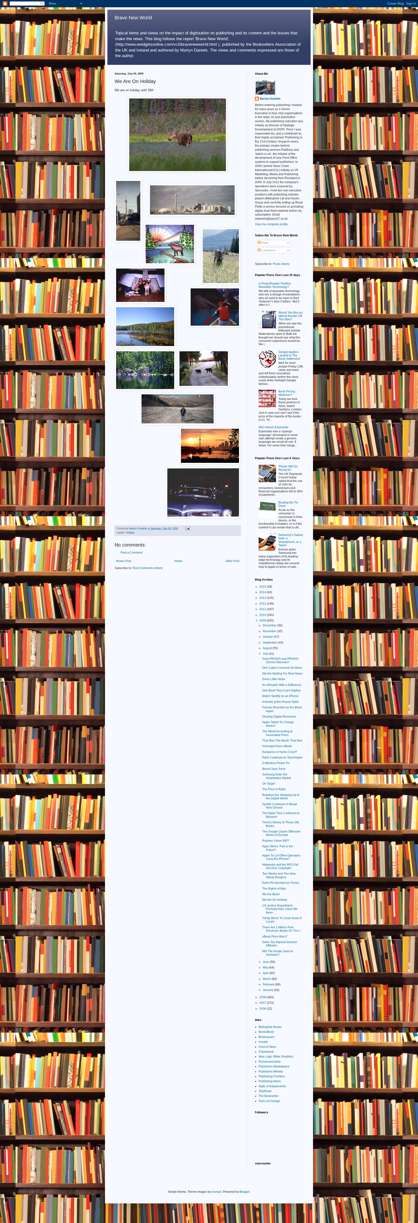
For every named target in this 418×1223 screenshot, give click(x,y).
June (266, 962)
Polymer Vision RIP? (275, 840)
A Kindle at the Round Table (280, 702)
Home (178, 561)
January (268, 990)
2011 (263, 609)
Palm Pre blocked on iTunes (280, 883)
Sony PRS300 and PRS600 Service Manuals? (280, 660)
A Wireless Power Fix (276, 763)
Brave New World (133, 17)
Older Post (232, 561)
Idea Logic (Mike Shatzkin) (276, 1056)
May (266, 967)
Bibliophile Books (270, 1027)
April (266, 973)
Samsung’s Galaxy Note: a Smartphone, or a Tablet (290, 540)
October (268, 636)
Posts (265, 243)
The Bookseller (268, 1096)
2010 (263, 615)
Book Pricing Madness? (286, 393)
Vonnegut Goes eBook (277, 746)
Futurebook (266, 1051)
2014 (263, 592)
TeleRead (265, 1091)
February (269, 984)
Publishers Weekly (271, 1071)
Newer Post (123, 561)
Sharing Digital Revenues (279, 716)
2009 (263, 620)
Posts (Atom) (281, 264)
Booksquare (267, 1037)
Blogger (244, 1191)
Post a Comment (131, 552)
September (270, 642)
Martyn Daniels (270, 98)
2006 (263, 1008)
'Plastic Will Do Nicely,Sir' (288, 468)
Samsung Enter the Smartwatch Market (276, 776)
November (270, 631)
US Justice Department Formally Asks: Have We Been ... (280, 909)
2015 (263, 586)
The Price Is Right (273, 789)
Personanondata (270, 1061)
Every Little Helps (273, 679)
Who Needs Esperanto (273, 427)
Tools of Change (269, 1101)
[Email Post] (187, 528)
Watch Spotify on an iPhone (280, 696)
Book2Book (266, 1032)
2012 (263, 603)
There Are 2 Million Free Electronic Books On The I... (282, 929)
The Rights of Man (274, 888)
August (268, 648)
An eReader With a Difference (281, 685)
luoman (217, 1191)
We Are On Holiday (274, 899)
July (266, 653)
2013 (263, 598)
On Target (268, 783)
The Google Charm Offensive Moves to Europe (281, 833)
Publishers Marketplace (274, 1066)
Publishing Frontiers (272, 1076)
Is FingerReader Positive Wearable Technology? (275, 285)
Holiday (130, 532)
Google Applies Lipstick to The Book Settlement (289, 355)
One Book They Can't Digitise (281, 690)
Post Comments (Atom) (148, 568)
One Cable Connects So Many (282, 667)
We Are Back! (271, 894)
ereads (263, 1041)
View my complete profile (271, 224)
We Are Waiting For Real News (282, 673)
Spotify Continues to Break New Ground (279, 806)
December (270, 625)
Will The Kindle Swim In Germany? (277, 953)
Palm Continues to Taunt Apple (282, 757)
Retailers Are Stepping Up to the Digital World (280, 796)
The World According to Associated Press (277, 733)
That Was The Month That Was (282, 740)
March (267, 979)
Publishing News (270, 1081)
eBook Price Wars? (274, 936)
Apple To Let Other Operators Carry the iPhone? (281, 857)
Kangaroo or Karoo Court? (279, 752)
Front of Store (267, 1047)
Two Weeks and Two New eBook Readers (279, 875)
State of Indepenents (272, 1086)
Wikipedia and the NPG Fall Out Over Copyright (280, 866)
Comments (268, 250)
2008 (263, 997)
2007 (263, 1003)
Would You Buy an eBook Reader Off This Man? (290, 316)
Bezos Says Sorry (273, 769)
